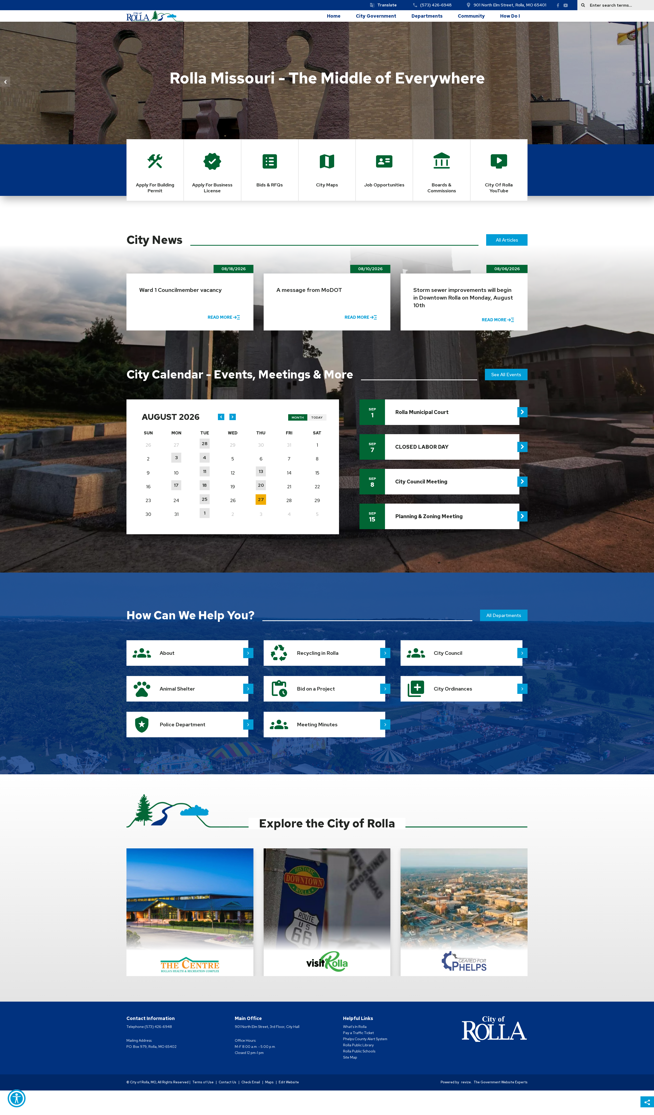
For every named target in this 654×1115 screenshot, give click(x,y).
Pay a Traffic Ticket (358, 1032)
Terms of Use (203, 1082)
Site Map (350, 1057)
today (317, 418)
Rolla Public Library (358, 1045)
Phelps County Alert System (365, 1039)
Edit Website (289, 1082)
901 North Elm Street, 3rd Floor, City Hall (267, 1026)
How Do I (510, 16)
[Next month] (232, 417)
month (298, 418)
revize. (466, 1082)
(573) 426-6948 (436, 5)
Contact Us (227, 1082)
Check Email (250, 1082)
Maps (269, 1082)
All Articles (507, 240)
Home (334, 16)
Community (471, 16)
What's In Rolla (355, 1026)
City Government (376, 16)
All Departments (503, 615)
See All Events (506, 374)
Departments (427, 16)
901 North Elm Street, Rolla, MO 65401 (510, 5)
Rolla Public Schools (359, 1051)
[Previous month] (221, 417)
